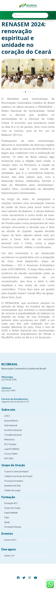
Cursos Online (11, 453)
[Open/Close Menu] (52, 15)
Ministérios (9, 439)
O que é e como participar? (16, 471)
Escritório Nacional (13, 430)
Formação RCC (11, 503)
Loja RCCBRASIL (12, 449)
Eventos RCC (10, 540)
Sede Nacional (10, 425)
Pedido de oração (12, 490)
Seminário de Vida (12, 485)
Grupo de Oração (12, 508)
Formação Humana (12, 527)
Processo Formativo (13, 481)
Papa (6, 517)
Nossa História (11, 420)
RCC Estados (10, 444)
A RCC (7, 416)
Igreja (7, 522)
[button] (4, 74)
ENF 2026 (8, 458)
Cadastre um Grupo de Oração (18, 476)
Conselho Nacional (12, 435)
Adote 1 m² (9, 555)
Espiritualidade (11, 512)
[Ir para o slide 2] (25, 91)
